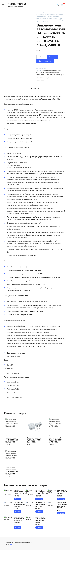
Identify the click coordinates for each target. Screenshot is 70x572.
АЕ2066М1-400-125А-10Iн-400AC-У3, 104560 (40, 504)
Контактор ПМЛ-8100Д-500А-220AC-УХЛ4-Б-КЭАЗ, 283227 (43, 491)
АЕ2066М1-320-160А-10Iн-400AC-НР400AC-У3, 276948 (62, 505)
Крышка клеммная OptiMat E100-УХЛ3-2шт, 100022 (34, 440)
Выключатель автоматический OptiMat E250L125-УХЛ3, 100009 (11, 471)
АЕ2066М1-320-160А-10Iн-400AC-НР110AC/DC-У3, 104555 (40, 519)
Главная (38, 13)
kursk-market (17, 3)
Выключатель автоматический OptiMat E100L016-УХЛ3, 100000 (11, 439)
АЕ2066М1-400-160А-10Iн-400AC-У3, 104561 (19, 504)
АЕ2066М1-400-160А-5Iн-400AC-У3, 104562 (62, 491)
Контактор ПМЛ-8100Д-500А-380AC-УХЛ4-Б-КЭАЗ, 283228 (21, 491)
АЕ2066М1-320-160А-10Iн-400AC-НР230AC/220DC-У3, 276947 (19, 519)
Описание (35, 89)
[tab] (35, 89)
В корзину (52, 57)
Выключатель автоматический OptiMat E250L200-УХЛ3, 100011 (55, 439)
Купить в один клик (45, 61)
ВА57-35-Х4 (45, 21)
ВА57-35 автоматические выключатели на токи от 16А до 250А (50, 19)
